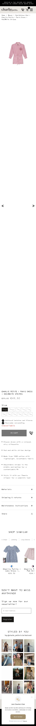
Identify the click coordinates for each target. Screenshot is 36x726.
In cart (14, 433)
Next (33, 206)
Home (3, 15)
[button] (12, 560)
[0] (27, 9)
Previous (3, 206)
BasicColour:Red (21, 15)
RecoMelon (15, 536)
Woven (10, 15)
